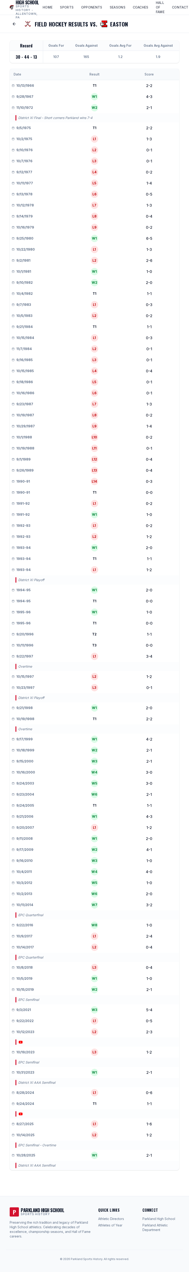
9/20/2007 (25, 827)
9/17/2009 (24, 850)
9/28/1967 (24, 97)
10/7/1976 (24, 161)
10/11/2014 (24, 905)
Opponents (91, 7)
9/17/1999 (24, 739)
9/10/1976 (24, 150)
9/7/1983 (23, 305)
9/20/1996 (25, 634)
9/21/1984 (24, 327)
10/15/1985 (25, 371)
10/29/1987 (25, 426)
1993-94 (23, 548)
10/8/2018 (24, 967)
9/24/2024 (25, 1104)
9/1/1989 (23, 459)
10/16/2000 (25, 772)
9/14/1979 (24, 216)
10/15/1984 (25, 338)
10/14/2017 (25, 947)
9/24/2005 (25, 805)
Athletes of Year (110, 1225)
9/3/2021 (23, 1010)
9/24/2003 (25, 783)
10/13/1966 (25, 85)
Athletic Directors (111, 1219)
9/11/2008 (24, 838)
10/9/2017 (24, 936)
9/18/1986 (24, 382)
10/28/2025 (25, 1155)
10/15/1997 (25, 676)
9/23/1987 (24, 404)
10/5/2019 (24, 978)
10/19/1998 (25, 719)
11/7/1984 (24, 349)
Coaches (140, 7)
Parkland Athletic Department (155, 1227)
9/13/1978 (24, 194)
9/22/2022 (25, 1021)
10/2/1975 (24, 139)
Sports (67, 7)
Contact (180, 7)
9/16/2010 (24, 861)
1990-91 (23, 481)
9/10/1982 (24, 282)
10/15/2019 (25, 989)
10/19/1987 (25, 415)
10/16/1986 (25, 393)
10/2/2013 (24, 894)
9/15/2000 (24, 761)
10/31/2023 (25, 1072)
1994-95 (23, 590)
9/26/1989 (25, 470)
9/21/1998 (24, 708)
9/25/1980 (24, 238)
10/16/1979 (25, 227)
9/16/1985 (24, 360)
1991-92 (23, 503)
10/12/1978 (25, 205)
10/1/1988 (24, 437)
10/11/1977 (24, 183)
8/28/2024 (25, 1093)
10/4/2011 (24, 872)
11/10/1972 (24, 108)
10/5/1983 (24, 316)
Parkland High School (158, 1219)
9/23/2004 (25, 794)
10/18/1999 (25, 750)
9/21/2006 (24, 816)
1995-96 (23, 612)
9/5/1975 (23, 128)
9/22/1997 (24, 656)
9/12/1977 (24, 172)
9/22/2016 (24, 925)
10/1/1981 (23, 271)
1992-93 (23, 525)
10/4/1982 (24, 294)
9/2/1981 (23, 260)
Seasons (117, 7)
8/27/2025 (25, 1124)
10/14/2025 (25, 1135)
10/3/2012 (24, 883)
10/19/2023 (25, 1052)
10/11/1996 (24, 645)
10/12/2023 (25, 1032)
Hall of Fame (160, 7)
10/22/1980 (25, 249)
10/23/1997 (25, 688)
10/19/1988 (25, 448)
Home (48, 7)
